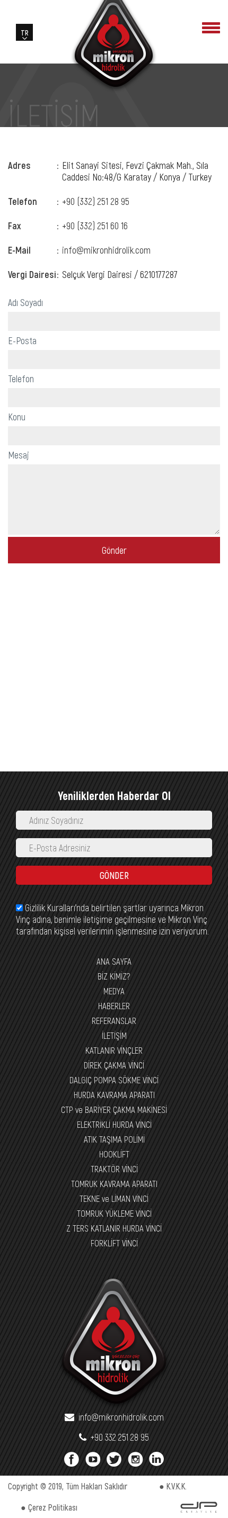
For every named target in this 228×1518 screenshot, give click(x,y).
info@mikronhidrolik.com (106, 250)
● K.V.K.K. (173, 1486)
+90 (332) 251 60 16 (95, 225)
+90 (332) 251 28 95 (95, 201)
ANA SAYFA (114, 961)
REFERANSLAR (114, 1020)
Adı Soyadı (25, 302)
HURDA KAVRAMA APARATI (114, 1094)
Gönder (114, 550)
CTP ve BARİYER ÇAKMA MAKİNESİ (114, 1109)
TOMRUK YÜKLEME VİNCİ (114, 1213)
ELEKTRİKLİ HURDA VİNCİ (114, 1124)
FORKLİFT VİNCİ (114, 1242)
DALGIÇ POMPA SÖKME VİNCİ (114, 1079)
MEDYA (114, 990)
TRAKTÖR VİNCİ (114, 1168)
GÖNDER (114, 875)
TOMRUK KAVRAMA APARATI (114, 1183)
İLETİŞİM (114, 1035)
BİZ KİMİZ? (114, 976)
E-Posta (22, 340)
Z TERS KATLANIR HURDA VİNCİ (114, 1228)
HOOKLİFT (114, 1153)
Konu (16, 417)
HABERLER (114, 1005)
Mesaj (18, 455)
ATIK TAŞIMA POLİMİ (114, 1139)
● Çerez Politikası (49, 1507)
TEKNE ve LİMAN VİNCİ (114, 1198)
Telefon (21, 378)
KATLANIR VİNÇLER (114, 1050)
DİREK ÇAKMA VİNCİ (114, 1064)
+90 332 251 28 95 (117, 1437)
